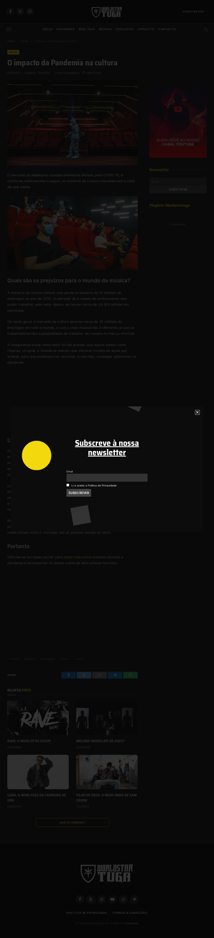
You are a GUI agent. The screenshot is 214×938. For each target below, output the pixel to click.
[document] (107, 469)
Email (69, 471)
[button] (197, 412)
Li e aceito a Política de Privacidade (94, 485)
